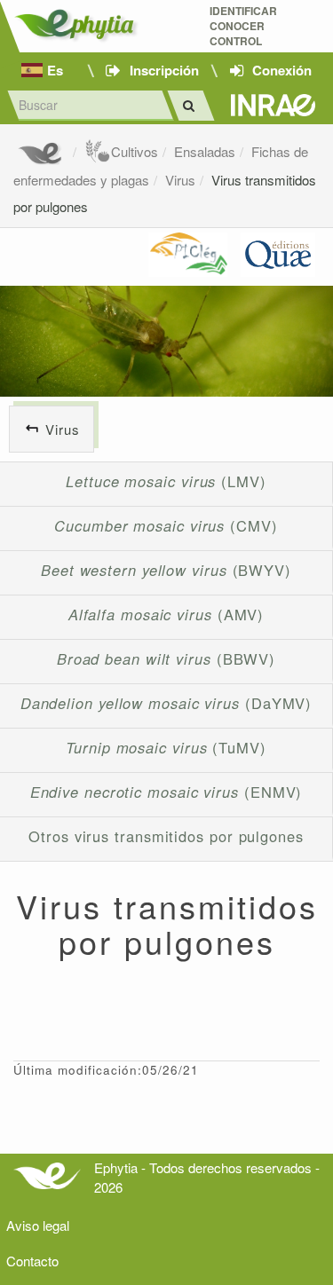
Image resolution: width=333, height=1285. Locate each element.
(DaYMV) (166, 702)
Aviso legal (37, 1225)
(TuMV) (166, 747)
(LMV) (166, 481)
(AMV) (166, 614)
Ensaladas (204, 151)
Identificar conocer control (243, 26)
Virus (180, 179)
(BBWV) (166, 658)
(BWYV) (166, 569)
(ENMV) (166, 791)
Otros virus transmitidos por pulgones (166, 836)
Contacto (32, 1260)
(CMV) (166, 525)
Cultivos (134, 151)
